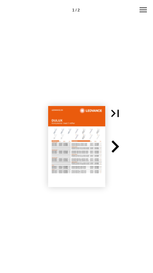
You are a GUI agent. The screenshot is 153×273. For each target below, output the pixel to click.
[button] (115, 113)
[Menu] (143, 10)
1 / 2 (76, 10)
